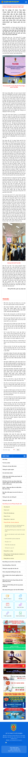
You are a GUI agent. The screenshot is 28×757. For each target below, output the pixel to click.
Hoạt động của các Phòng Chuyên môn (12, 503)
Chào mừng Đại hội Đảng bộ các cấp (12, 571)
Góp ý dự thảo (20, 607)
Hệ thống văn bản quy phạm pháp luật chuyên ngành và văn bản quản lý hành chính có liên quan (12, 483)
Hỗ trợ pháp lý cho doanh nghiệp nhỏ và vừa (13, 576)
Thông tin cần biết (7, 500)
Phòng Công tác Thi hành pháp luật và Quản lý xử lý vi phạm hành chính (14, 555)
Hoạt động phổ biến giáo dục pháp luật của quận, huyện (15, 530)
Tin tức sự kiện (6, 462)
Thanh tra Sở (6, 510)
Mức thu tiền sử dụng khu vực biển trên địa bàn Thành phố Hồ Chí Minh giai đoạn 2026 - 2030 (14, 314)
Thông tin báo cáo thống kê (9, 497)
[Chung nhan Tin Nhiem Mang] (14, 742)
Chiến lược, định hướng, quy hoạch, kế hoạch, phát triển (12, 477)
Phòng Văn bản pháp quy (9, 513)
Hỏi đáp (20, 598)
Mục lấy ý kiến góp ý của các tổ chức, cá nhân (13, 493)
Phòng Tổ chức (7, 516)
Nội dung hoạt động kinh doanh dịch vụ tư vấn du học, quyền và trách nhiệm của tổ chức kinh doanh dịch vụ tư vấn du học (14, 319)
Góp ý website (7, 607)
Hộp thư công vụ (7, 598)
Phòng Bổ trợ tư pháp (8, 551)
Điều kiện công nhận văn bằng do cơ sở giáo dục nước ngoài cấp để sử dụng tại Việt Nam (14, 303)
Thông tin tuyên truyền (8, 469)
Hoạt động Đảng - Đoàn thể (9, 565)
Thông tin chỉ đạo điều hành (10, 466)
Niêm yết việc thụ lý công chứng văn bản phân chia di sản (13, 580)
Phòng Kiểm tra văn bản (9, 558)
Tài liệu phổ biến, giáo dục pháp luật (12, 538)
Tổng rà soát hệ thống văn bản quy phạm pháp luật (13, 585)
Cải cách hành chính (8, 472)
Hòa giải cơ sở (8, 541)
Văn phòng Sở (7, 506)
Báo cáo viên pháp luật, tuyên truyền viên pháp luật (14, 535)
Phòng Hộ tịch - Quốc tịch (9, 519)
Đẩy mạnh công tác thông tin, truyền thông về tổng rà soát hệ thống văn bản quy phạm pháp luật (14, 342)
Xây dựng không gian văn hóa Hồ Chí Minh (13, 589)
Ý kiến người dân (7, 615)
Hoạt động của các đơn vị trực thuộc (12, 561)
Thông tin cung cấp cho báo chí (10, 568)
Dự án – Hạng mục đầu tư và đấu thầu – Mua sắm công (12, 488)
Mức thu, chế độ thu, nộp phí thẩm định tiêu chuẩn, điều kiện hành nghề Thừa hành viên (14, 379)
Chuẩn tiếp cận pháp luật (10, 544)
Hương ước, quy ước (9, 547)
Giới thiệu (5, 459)
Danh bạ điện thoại (20, 615)
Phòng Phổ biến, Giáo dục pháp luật (11, 522)
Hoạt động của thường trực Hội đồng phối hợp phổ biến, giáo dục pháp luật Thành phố (14, 526)
